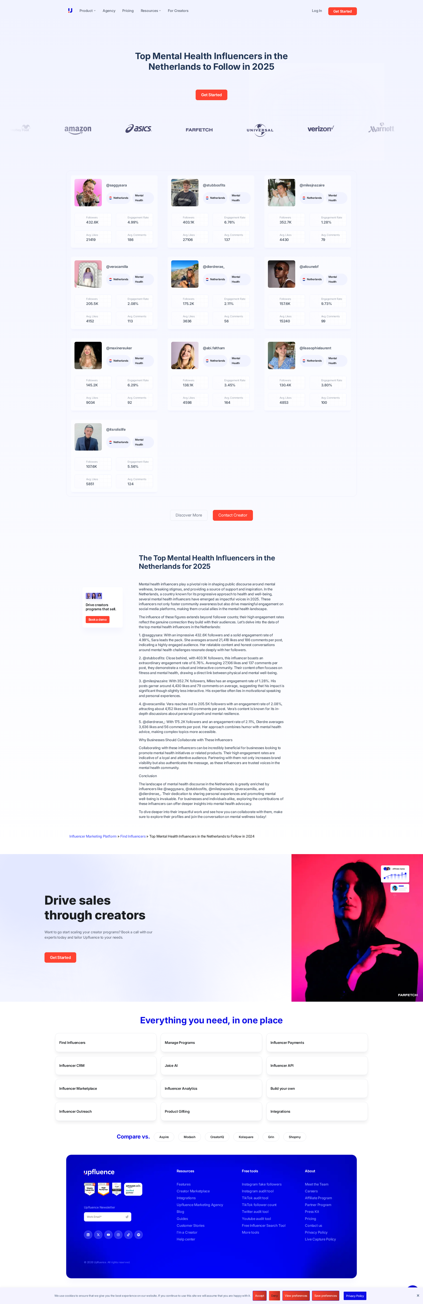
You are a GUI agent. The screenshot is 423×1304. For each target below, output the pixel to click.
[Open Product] (95, 10)
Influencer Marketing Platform (93, 836)
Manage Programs (180, 1042)
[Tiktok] (128, 1235)
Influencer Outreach (75, 1111)
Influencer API (282, 1065)
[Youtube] (108, 1235)
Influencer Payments (287, 1042)
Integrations (280, 1111)
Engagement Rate (138, 217)
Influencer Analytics (181, 1088)
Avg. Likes (92, 235)
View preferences (296, 1295)
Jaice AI (171, 1065)
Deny (274, 1295)
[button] (418, 1296)
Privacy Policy (355, 1296)
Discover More (189, 515)
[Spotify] (138, 1235)
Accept (259, 1295)
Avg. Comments (137, 235)
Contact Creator (232, 515)
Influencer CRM (72, 1065)
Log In (317, 10)
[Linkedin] (88, 1235)
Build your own (283, 1088)
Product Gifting (177, 1111)
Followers (92, 217)
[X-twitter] (98, 1235)
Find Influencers (132, 836)
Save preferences (325, 1295)
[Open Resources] (160, 10)
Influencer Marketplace (78, 1088)
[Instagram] (118, 1235)
